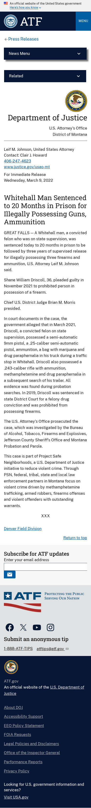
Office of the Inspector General (32, 752)
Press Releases (23, 39)
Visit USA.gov (16, 797)
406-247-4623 (17, 161)
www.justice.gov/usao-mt (27, 167)
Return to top (75, 538)
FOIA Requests (17, 734)
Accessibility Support (23, 716)
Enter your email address (26, 560)
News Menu (19, 53)
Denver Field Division (22, 528)
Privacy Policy (16, 771)
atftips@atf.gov (51, 649)
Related (16, 76)
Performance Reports (23, 762)
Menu (83, 21)
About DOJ (13, 707)
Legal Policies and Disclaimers (31, 744)
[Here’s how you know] (45, 6)
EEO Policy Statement (24, 725)
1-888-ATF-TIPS (18, 648)
